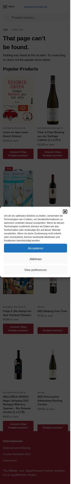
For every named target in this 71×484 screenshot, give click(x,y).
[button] (65, 212)
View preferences (35, 269)
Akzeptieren (35, 248)
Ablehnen (36, 258)
